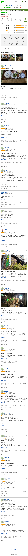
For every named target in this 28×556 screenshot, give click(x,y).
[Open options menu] (26, 66)
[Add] (25, 13)
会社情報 (10, 553)
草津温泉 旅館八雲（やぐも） (7, 14)
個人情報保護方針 (16, 553)
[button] (4, 57)
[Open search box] (2, 48)
